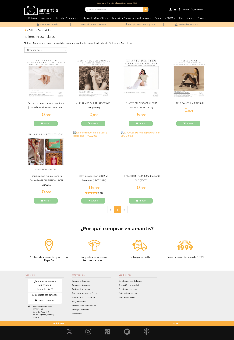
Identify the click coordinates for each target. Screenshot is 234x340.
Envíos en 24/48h (48, 24)
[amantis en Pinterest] (107, 330)
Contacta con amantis (45, 295)
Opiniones (58, 323)
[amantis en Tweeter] (70, 330)
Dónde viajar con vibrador (83, 297)
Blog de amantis (79, 301)
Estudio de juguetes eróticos (84, 293)
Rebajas (32, 18)
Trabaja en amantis (80, 309)
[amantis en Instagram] (88, 330)
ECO (175, 323)
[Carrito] (175, 10)
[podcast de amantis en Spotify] (146, 330)
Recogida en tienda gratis (141, 24)
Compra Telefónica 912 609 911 (46, 285)
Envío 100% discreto (95, 24)
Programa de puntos (81, 281)
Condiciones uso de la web (130, 281)
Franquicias (77, 313)
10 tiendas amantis (188, 24)
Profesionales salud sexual (84, 305)
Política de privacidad (128, 293)
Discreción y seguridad (129, 285)
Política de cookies (127, 297)
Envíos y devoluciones (81, 289)
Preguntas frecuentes (81, 285)
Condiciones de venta (128, 289)
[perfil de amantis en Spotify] (127, 330)
